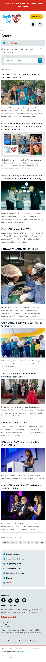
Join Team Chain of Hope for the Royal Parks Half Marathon (20, 76)
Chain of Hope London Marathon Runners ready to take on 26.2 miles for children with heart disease (21, 126)
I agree (9, 657)
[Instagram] (24, 600)
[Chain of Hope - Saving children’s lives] (12, 19)
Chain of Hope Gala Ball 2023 (16, 229)
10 (37, 542)
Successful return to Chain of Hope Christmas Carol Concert (18, 375)
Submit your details (9, 617)
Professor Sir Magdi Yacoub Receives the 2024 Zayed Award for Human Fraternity (21, 177)
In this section (14, 43)
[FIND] (40, 60)
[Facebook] (3, 600)
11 (42, 542)
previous (6, 542)
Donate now (36, 17)
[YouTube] (17, 600)
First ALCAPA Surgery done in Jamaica (19, 248)
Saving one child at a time (14, 422)
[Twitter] (10, 600)
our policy (20, 652)
